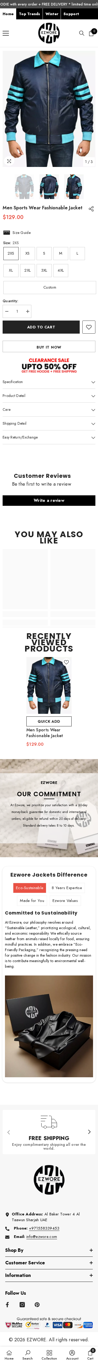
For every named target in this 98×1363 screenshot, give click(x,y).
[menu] (6, 33)
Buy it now (49, 347)
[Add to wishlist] (88, 327)
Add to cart (41, 327)
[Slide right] (89, 1132)
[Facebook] (7, 1304)
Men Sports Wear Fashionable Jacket (44, 733)
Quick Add (49, 721)
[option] (49, 109)
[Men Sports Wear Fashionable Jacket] (49, 685)
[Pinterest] (37, 1304)
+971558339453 (44, 1228)
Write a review (49, 500)
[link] (25, 614)
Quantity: (11, 301)
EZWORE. (38, 1339)
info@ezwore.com (41, 1236)
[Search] (82, 33)
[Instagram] (22, 1304)
